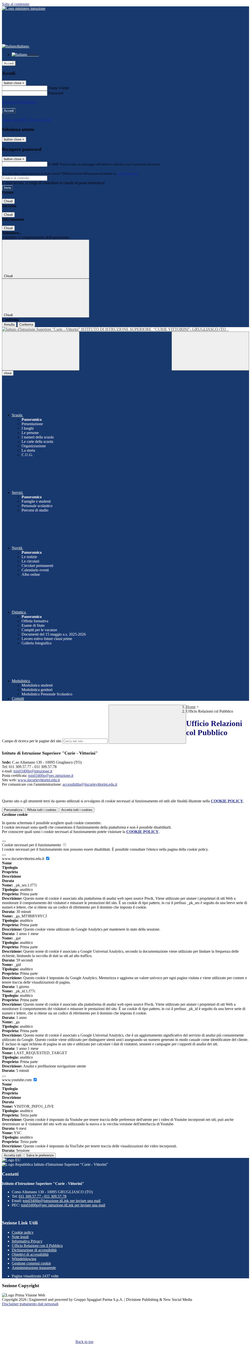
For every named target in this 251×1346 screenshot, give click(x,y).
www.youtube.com (17, 1080)
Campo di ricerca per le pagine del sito (31, 741)
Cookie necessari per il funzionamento (32, 845)
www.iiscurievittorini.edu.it (39, 780)
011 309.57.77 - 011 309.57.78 (42, 1196)
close (8, 373)
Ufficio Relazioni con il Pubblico (37, 1245)
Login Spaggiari (127, 173)
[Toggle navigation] (40, 351)
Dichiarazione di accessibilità (34, 1250)
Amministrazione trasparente (34, 1268)
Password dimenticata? (19, 102)
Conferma (26, 324)
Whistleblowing (24, 1259)
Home (191, 707)
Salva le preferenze (40, 1155)
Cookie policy (23, 1232)
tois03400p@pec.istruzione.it (50, 775)
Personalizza (13, 810)
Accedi (9, 63)
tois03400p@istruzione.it (32, 771)
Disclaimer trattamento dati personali (30, 1304)
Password (55, 93)
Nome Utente (58, 88)
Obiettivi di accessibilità (30, 1254)
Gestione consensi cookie (31, 1263)
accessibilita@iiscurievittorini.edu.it (90, 784)
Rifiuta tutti (41, 810)
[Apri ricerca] (210, 351)
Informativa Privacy (27, 1241)
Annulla (9, 324)
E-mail (53, 164)
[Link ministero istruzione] (23, 8)
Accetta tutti (76, 810)
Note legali (20, 1237)
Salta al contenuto (15, 4)
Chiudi (8, 201)
